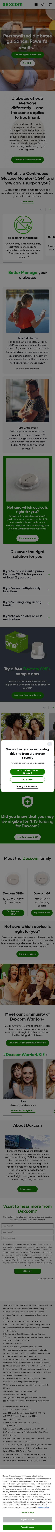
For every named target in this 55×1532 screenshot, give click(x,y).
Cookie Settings (27, 1512)
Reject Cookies (27, 1520)
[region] (27, 1500)
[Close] (49, 744)
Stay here (27, 779)
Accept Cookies (27, 1527)
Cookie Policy (43, 1507)
